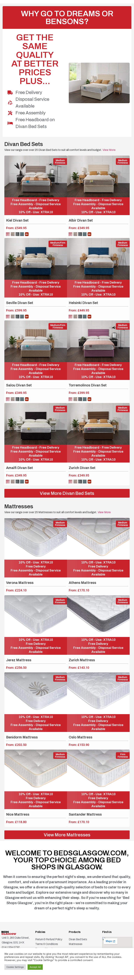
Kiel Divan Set (17, 220)
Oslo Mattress (80, 737)
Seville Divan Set (19, 303)
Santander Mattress (85, 814)
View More (109, 149)
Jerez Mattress (18, 660)
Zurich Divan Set (82, 468)
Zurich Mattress (82, 660)
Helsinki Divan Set (83, 303)
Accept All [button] (35, 967)
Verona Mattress (20, 583)
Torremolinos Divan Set (88, 385)
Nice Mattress (17, 814)
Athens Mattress (82, 583)
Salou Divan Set (19, 385)
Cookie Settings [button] (15, 967)
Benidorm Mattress (22, 737)
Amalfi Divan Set (19, 468)
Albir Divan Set (81, 220)
